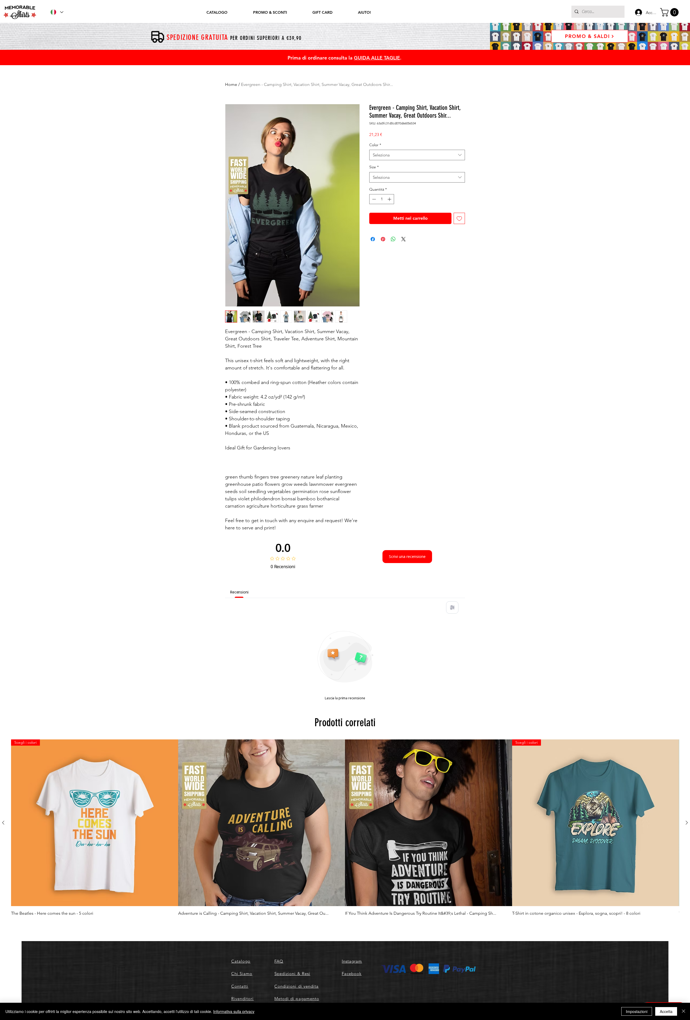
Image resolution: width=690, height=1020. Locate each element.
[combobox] (417, 155)
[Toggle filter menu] (452, 607)
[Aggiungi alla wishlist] (459, 218)
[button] (670, 12)
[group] (345, 828)
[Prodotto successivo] (687, 822)
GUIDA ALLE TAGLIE (377, 58)
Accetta (666, 1011)
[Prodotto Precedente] (3, 822)
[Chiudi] (683, 1011)
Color (375, 144)
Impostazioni (636, 1011)
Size (374, 167)
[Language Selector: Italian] (57, 12)
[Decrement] (373, 199)
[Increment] (390, 199)
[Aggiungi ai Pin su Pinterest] (383, 239)
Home (231, 84)
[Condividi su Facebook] (373, 239)
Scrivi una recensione (407, 556)
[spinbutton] (382, 199)
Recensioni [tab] (239, 592)
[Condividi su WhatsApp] (393, 239)
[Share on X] (403, 239)
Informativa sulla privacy (233, 1011)
